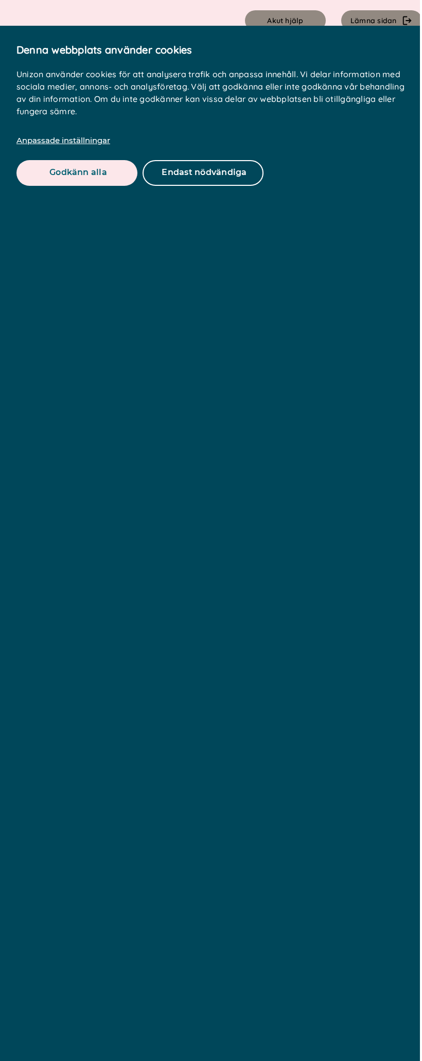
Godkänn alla (78, 172)
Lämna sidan (373, 20)
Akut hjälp (285, 20)
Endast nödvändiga (204, 172)
